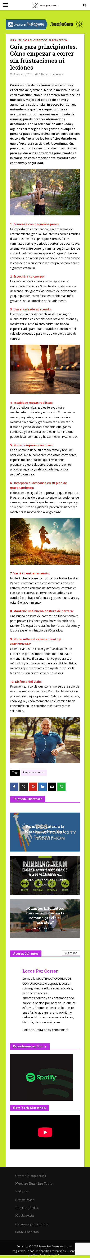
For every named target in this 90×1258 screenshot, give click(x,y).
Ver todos (71, 953)
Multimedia (24, 1215)
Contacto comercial (30, 1176)
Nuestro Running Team (33, 1183)
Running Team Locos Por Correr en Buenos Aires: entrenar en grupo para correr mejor (45, 872)
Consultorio (24, 1200)
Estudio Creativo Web (46, 1255)
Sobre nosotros (27, 1232)
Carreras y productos (31, 1224)
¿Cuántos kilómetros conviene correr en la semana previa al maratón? (45, 915)
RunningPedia (58, 40)
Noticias (22, 1191)
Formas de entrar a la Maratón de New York (45, 828)
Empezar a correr (34, 772)
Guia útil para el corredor (29, 40)
